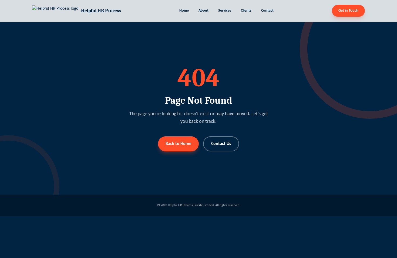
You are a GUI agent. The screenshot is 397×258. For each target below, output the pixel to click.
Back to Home (178, 144)
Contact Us (221, 144)
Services (224, 11)
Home (184, 11)
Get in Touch (348, 11)
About (203, 11)
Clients (246, 11)
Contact (267, 11)
